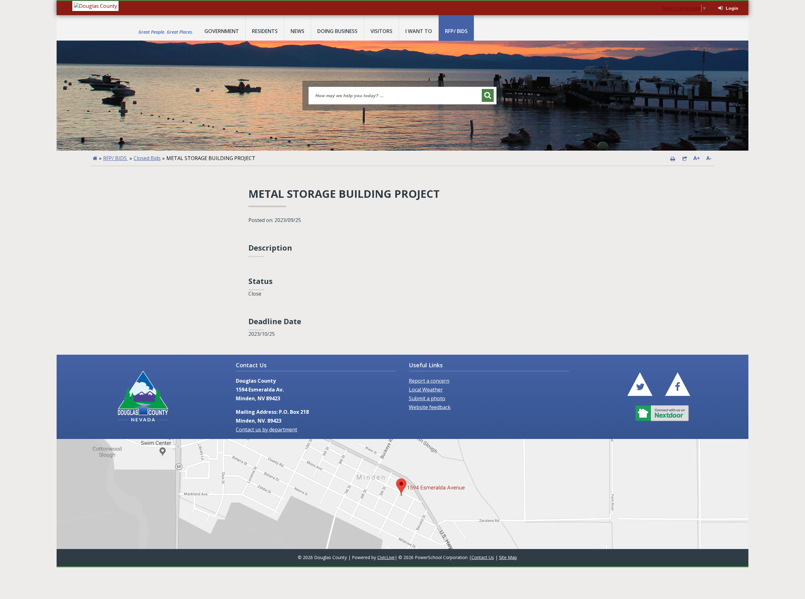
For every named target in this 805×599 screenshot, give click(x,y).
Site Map (508, 557)
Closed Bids (147, 158)
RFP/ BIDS (115, 158)
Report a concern (429, 380)
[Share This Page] (685, 158)
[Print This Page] (673, 158)
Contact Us (482, 557)
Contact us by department (266, 429)
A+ (696, 158)
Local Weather (426, 389)
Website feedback (430, 407)
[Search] (488, 95)
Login (732, 8)
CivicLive (386, 557)
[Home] (95, 158)
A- (709, 158)
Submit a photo (427, 398)
